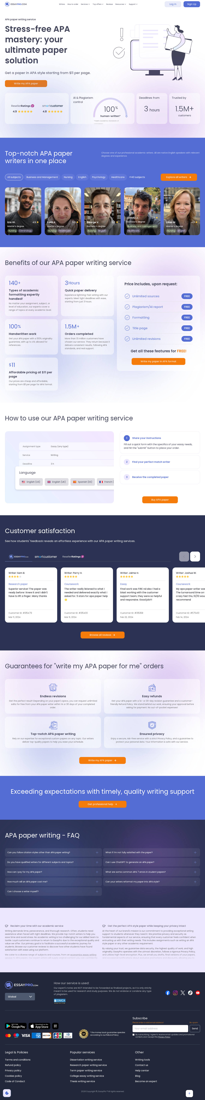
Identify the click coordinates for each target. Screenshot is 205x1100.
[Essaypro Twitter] (183, 993)
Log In (172, 6)
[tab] (14, 177)
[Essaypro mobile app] (16, 1026)
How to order (66, 5)
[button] (82, 6)
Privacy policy (13, 1070)
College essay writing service (87, 1076)
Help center (142, 1070)
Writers (53, 5)
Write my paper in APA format (158, 361)
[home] (18, 6)
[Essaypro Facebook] (168, 993)
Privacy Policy (164, 1037)
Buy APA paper (160, 499)
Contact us (141, 1065)
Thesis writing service (82, 1081)
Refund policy (13, 1065)
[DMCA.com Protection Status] (60, 1001)
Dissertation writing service (86, 1059)
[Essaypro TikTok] (190, 993)
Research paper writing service (88, 1065)
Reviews (112, 5)
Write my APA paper (26, 83)
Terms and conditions (17, 1059)
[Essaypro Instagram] (175, 993)
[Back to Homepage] (21, 985)
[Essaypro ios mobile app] (39, 1026)
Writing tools (142, 1059)
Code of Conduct (15, 1081)
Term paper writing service (86, 1070)
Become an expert (146, 1081)
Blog (137, 1076)
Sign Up (191, 6)
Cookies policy (13, 1076)
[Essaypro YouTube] (198, 993)
